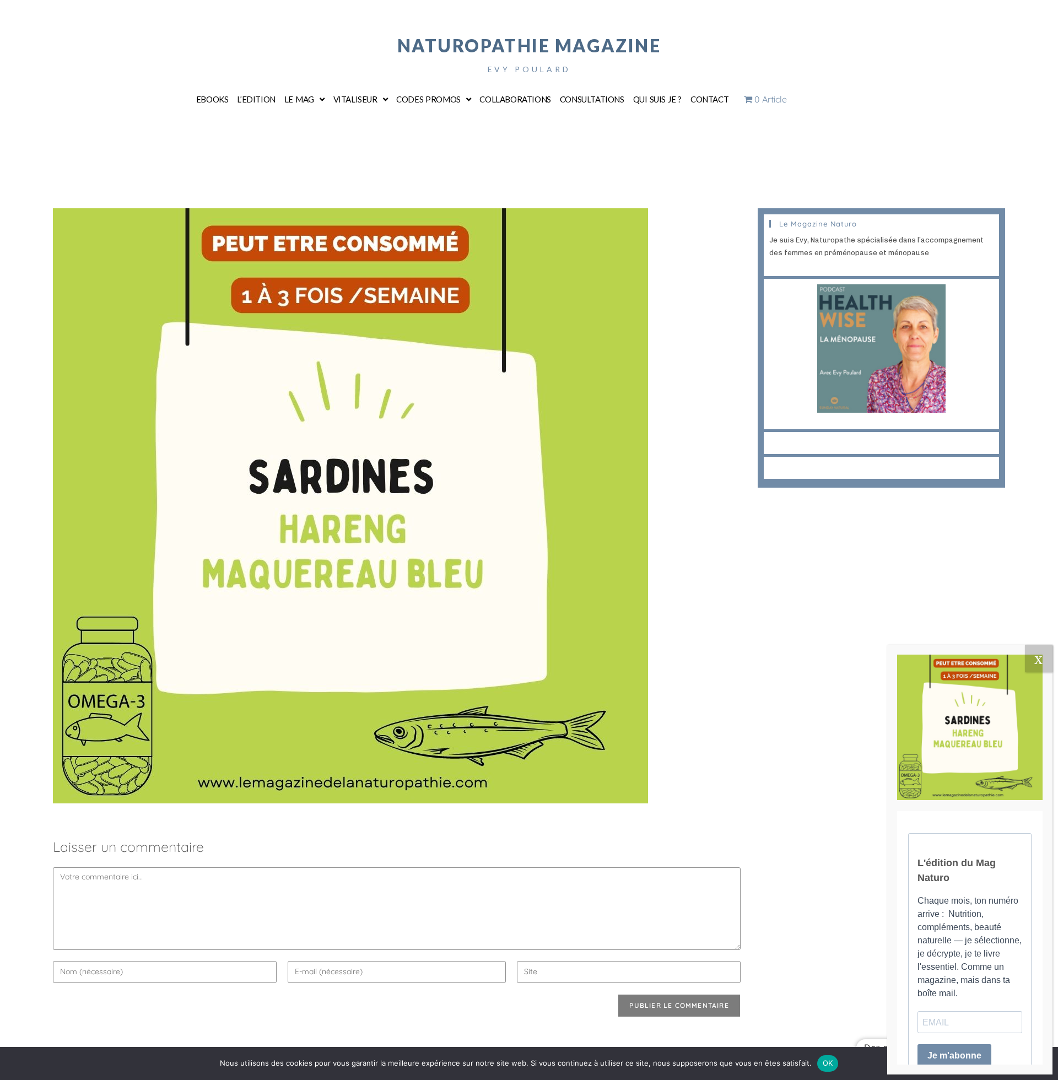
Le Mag (299, 99)
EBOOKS (212, 99)
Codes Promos (428, 99)
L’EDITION (256, 99)
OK (828, 1063)
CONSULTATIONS (592, 99)
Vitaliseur (355, 99)
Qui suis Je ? (657, 99)
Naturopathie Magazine (529, 45)
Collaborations (514, 99)
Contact (709, 99)
